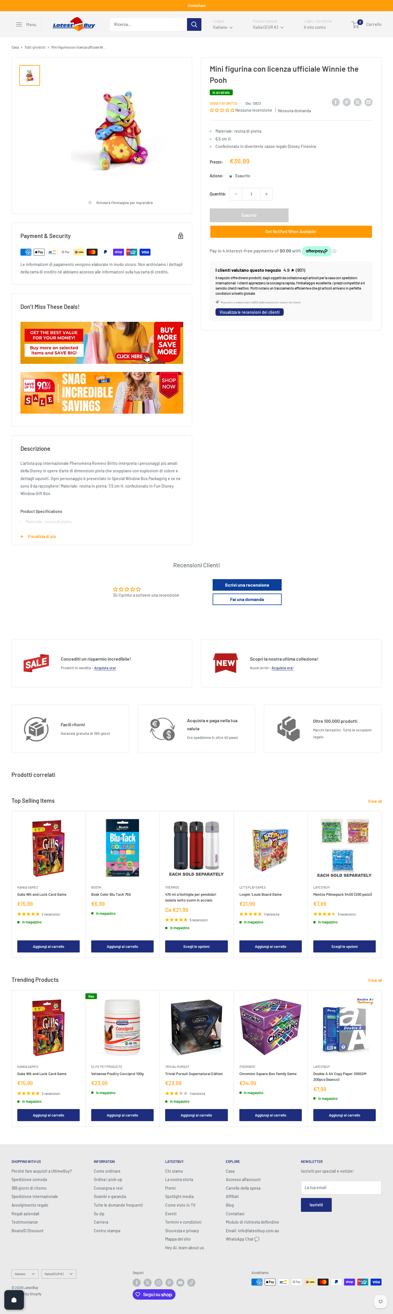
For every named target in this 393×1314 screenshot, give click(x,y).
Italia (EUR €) (54, 1274)
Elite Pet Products (106, 1066)
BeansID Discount (27, 1230)
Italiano (20, 1274)
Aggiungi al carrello (48, 946)
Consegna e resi (108, 1188)
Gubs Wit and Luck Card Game (41, 894)
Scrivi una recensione (247, 584)
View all (375, 801)
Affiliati (232, 1196)
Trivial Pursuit (177, 1066)
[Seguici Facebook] (137, 1283)
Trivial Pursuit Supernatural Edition (194, 1073)
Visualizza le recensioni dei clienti (250, 311)
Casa (15, 47)
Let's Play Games (252, 887)
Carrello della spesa (243, 1188)
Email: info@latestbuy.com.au (252, 1230)
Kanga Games (27, 887)
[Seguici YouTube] (180, 1283)
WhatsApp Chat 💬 (242, 1239)
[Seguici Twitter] (148, 1283)
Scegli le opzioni (196, 946)
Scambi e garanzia (110, 1196)
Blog (230, 1205)
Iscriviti (316, 1204)
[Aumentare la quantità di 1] (266, 194)
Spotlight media (179, 1196)
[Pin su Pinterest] (347, 102)
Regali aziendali (25, 1213)
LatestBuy (321, 887)
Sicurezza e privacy (182, 1230)
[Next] (382, 884)
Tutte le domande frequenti (118, 1205)
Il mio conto (315, 27)
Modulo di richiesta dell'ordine (252, 1222)
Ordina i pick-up (108, 1179)
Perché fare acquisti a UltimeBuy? (42, 1171)
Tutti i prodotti (34, 47)
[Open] (14, 1300)
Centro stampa (107, 1230)
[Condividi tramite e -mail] (369, 102)
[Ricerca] (194, 24)
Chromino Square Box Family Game (268, 1073)
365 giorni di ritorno (29, 1188)
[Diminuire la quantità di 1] (236, 194)
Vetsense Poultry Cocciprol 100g (117, 1073)
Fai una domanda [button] (247, 599)
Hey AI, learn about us (184, 1247)
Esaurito (249, 215)
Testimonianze (25, 1222)
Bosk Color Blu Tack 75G (111, 894)
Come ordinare (107, 1171)
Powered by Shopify (26, 1294)
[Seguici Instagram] (158, 1283)
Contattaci (196, 5)
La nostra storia (179, 1179)
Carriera (101, 1222)
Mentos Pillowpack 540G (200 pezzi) (342, 894)
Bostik (96, 887)
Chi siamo (174, 1171)
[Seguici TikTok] (191, 1283)
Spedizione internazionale (35, 1196)
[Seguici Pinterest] (169, 1283)
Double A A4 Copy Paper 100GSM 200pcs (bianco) (339, 1076)
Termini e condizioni (183, 1222)
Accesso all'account (243, 1179)
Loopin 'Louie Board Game (260, 894)
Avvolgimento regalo (30, 1205)
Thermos (172, 887)
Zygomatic (247, 1066)
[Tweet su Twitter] (358, 102)
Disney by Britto (223, 103)
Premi (170, 1188)
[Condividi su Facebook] (336, 102)
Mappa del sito (178, 1239)
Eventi (171, 1213)
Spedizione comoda (29, 1179)
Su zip (99, 1213)
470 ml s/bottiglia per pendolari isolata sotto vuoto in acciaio (190, 897)
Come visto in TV (180, 1205)
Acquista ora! (105, 667)
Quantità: (218, 193)
